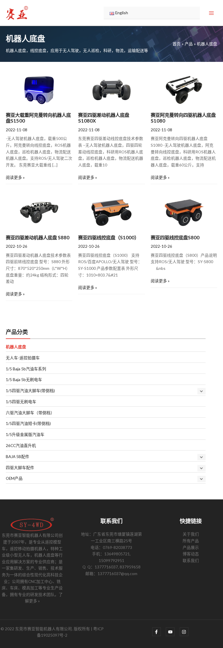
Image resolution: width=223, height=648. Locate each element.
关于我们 (191, 534)
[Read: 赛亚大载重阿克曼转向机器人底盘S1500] (39, 89)
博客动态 (191, 553)
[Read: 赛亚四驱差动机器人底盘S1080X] (111, 89)
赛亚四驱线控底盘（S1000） (108, 237)
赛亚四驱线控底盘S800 (175, 237)
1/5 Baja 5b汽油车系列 (26, 368)
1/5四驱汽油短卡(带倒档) (28, 423)
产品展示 (191, 547)
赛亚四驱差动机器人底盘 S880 (37, 237)
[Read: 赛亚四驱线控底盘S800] (184, 211)
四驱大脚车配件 (20, 467)
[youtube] (172, 631)
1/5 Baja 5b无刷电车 (24, 379)
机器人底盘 (16, 346)
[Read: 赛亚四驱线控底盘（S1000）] (111, 211)
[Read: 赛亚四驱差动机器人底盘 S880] (39, 211)
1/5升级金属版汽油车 (25, 434)
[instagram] (185, 631)
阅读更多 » (15, 177)
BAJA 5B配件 (17, 456)
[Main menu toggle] (211, 13)
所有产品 (191, 540)
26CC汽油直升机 (21, 445)
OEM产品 (14, 478)
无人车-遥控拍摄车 (23, 357)
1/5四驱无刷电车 (21, 401)
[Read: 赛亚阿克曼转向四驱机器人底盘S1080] (184, 89)
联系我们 (191, 560)
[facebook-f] (158, 631)
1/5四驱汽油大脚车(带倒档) (30, 390)
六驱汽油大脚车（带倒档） (30, 412)
